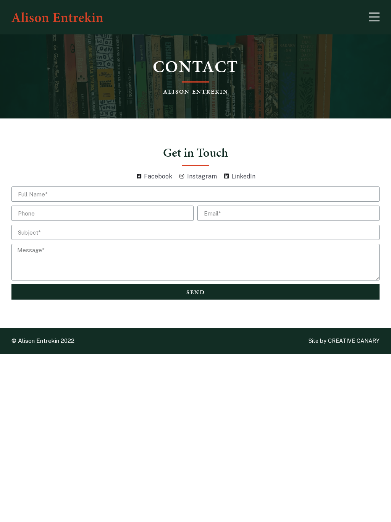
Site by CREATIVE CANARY (344, 340)
